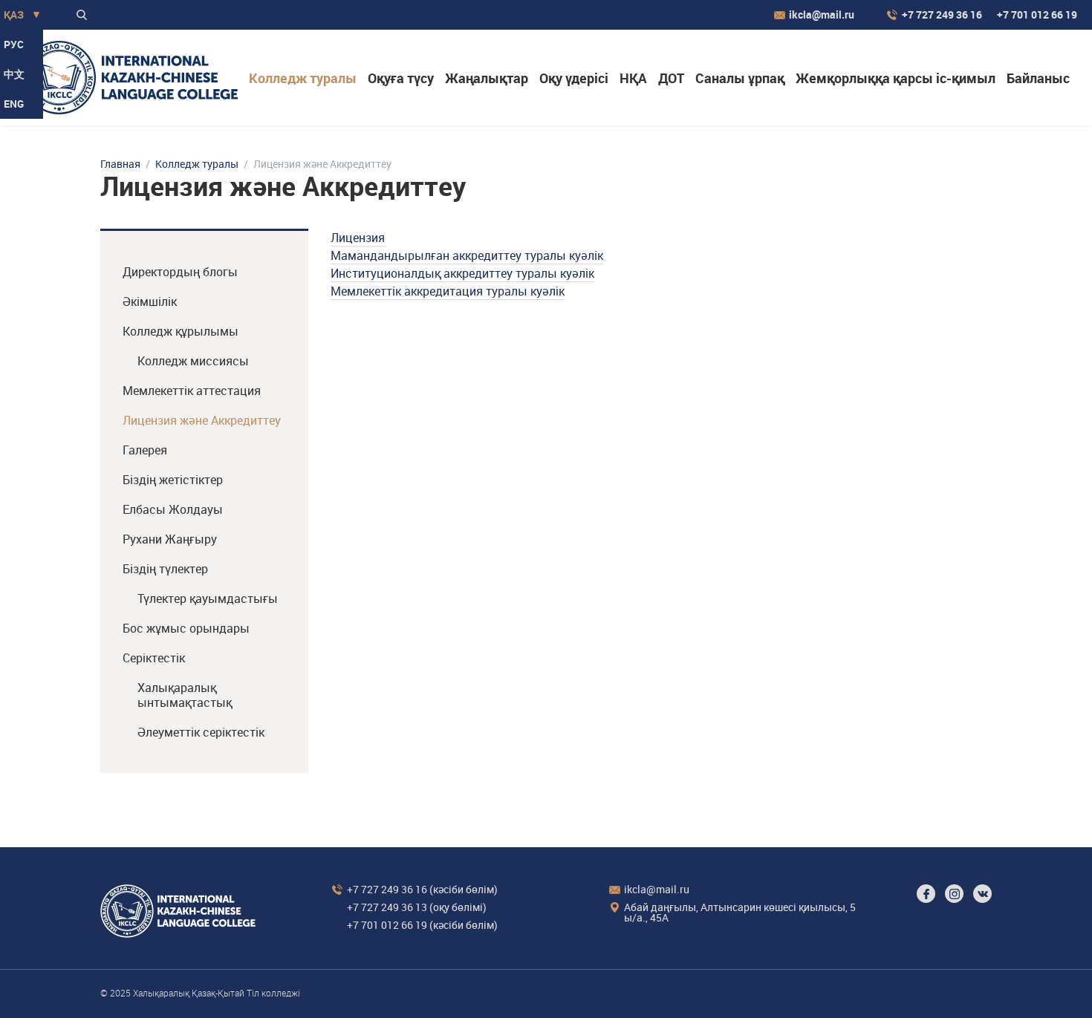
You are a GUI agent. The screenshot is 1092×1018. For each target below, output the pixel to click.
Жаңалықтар (486, 78)
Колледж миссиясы (193, 361)
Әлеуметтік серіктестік (200, 732)
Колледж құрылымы (180, 331)
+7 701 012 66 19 (1037, 14)
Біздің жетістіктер (173, 480)
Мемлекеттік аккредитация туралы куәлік (448, 291)
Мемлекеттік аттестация (192, 390)
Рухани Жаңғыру (170, 539)
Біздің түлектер (165, 569)
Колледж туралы (303, 78)
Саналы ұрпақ (739, 78)
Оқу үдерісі (573, 78)
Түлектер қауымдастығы (207, 598)
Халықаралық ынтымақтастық (184, 695)
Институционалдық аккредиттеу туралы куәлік (462, 273)
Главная (120, 164)
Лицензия (358, 237)
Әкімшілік (150, 301)
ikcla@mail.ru (821, 14)
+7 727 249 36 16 (942, 14)
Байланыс (1038, 78)
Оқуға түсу (401, 78)
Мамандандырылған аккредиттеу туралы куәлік (467, 255)
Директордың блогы (180, 272)
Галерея (145, 450)
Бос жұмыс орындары (186, 628)
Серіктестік (154, 658)
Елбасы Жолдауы (173, 509)
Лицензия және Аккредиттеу (202, 420)
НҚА (633, 78)
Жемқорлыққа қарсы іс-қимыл (895, 78)
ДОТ (671, 78)
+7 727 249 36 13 (387, 907)
